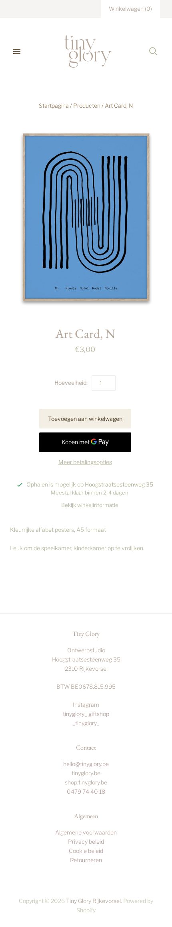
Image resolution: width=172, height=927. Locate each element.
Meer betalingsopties (85, 461)
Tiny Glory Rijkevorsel (93, 900)
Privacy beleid (86, 841)
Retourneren (86, 860)
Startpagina (54, 105)
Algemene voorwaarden (86, 832)
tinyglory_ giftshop (86, 713)
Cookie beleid (86, 850)
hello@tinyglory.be (86, 763)
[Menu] (17, 51)
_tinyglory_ (86, 723)
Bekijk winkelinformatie (89, 505)
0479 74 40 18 (86, 791)
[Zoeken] (153, 51)
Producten (86, 105)
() (130, 8)
